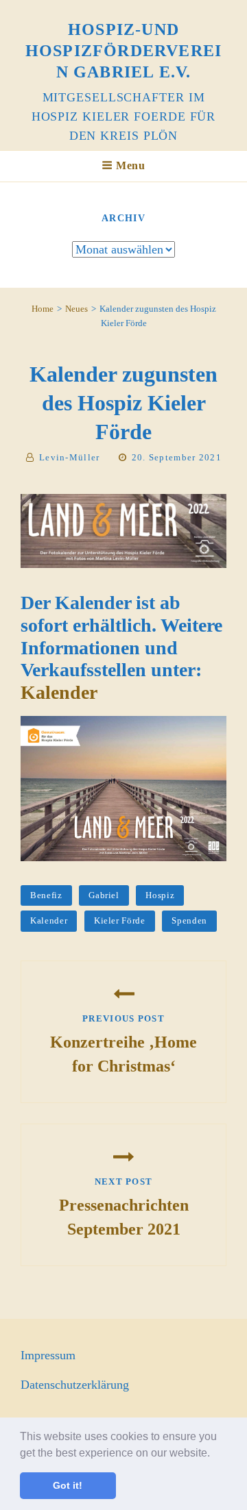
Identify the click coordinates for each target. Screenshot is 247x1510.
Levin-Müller (69, 457)
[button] (215, 1454)
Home (43, 309)
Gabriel (104, 895)
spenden (189, 920)
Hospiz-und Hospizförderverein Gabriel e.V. (123, 51)
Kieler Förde (119, 920)
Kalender (59, 692)
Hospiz (159, 895)
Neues (76, 309)
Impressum (48, 1355)
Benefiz (46, 895)
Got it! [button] (67, 1485)
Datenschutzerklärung (75, 1384)
